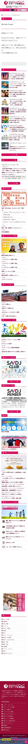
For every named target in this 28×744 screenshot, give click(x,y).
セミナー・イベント (7, 648)
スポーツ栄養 (21, 73)
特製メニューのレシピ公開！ (9, 271)
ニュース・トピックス (8, 704)
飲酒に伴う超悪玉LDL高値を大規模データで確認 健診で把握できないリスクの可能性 (17, 94)
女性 (4, 632)
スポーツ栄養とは (6, 304)
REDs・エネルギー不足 (8, 639)
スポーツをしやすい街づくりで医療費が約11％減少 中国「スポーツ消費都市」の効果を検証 (17, 138)
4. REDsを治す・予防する (9, 219)
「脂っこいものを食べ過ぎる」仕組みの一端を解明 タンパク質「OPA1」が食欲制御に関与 (17, 103)
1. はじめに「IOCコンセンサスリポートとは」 (14, 212)
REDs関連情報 (5, 232)
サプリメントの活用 (6, 343)
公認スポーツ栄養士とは (8, 308)
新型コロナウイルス (7, 653)
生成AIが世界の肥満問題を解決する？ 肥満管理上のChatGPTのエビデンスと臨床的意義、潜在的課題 (17, 129)
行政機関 (5, 646)
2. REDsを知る (6, 214)
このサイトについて (7, 723)
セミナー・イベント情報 (8, 707)
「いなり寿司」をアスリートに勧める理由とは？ (14, 478)
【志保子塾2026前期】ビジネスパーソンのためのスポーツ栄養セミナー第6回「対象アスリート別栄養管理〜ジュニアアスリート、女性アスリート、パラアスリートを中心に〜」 (14, 171)
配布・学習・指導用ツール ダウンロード (12, 228)
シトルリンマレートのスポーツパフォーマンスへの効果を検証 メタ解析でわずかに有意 (17, 85)
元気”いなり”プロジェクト (9, 713)
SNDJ (4, 651)
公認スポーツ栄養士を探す (9, 720)
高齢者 (4, 630)
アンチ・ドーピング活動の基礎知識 (10, 347)
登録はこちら (13, 381)
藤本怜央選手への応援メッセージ (10, 275)
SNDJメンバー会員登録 (8, 718)
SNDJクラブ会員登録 (8, 716)
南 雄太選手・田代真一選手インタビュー (12, 486)
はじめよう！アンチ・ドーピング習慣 (11, 339)
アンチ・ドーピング (7, 635)
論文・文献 (5, 642)
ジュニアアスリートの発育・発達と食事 (11, 498)
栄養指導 (20, 90)
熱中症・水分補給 (7, 637)
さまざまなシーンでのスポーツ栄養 (10, 312)
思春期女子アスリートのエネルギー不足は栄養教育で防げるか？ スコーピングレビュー (17, 148)
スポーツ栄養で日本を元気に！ (9, 316)
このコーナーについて (7, 279)
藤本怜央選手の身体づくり (8, 255)
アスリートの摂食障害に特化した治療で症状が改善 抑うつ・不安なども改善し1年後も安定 (17, 120)
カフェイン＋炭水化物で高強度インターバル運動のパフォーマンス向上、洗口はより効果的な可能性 (17, 77)
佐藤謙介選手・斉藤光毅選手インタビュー (12, 490)
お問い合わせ (6, 729)
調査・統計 (5, 644)
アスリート (5, 626)
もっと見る (13, 154)
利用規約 (5, 725)
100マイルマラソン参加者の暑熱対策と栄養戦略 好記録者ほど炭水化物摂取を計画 (17, 111)
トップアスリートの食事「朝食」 (10, 259)
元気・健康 (21, 134)
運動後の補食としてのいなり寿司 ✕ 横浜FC (12, 482)
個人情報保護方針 (7, 727)
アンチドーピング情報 (8, 711)
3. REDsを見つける (7, 217)
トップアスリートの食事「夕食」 (10, 267)
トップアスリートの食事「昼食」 (10, 263)
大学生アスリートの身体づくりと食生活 (11, 494)
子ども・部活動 (6, 628)
